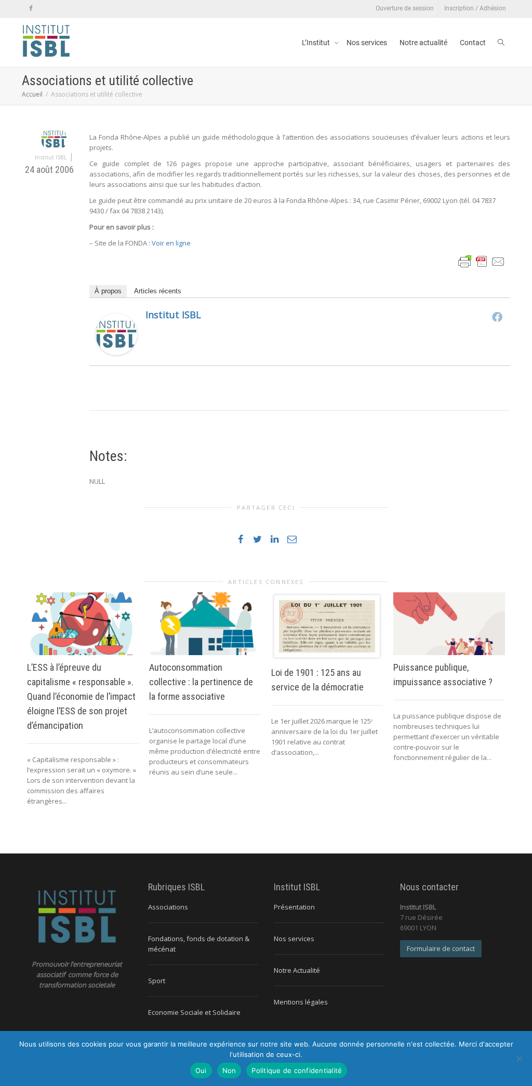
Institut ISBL (173, 314)
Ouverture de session (405, 8)
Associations (168, 907)
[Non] (519, 1058)
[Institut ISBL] (116, 333)
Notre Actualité (297, 970)
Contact (473, 42)
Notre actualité (423, 42)
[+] (83, 623)
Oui (201, 1070)
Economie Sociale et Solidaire (194, 1012)
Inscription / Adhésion (475, 8)
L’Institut (316, 42)
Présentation (294, 907)
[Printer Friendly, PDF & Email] (481, 261)
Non (229, 1070)
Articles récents (157, 291)
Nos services (367, 42)
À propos (108, 291)
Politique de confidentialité (296, 1070)
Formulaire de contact (441, 948)
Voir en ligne (171, 243)
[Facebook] (30, 8)
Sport (156, 980)
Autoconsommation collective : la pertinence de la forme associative (201, 682)
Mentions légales (301, 1002)
